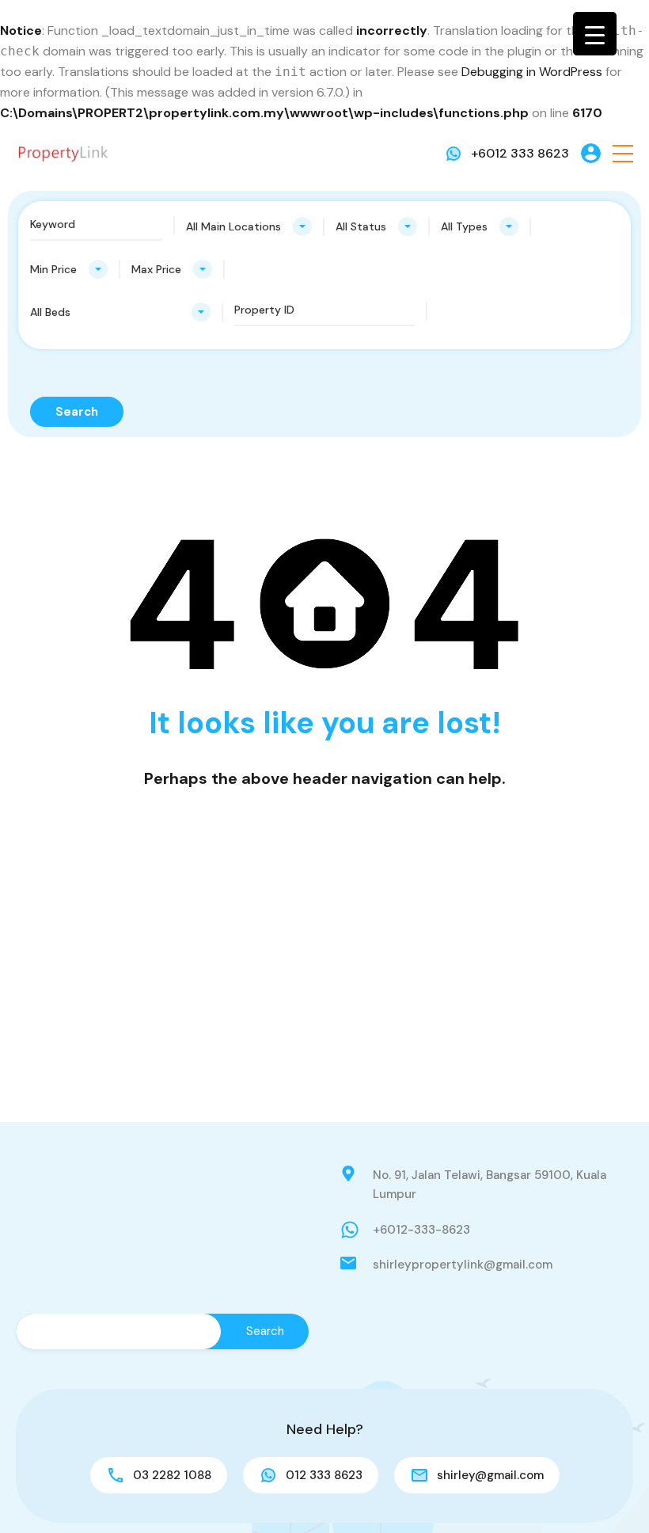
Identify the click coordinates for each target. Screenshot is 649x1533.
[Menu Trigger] (595, 33)
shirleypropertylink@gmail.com (462, 1264)
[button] (623, 153)
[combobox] (249, 226)
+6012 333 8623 (520, 153)
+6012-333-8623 (421, 1230)
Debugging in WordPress (531, 71)
